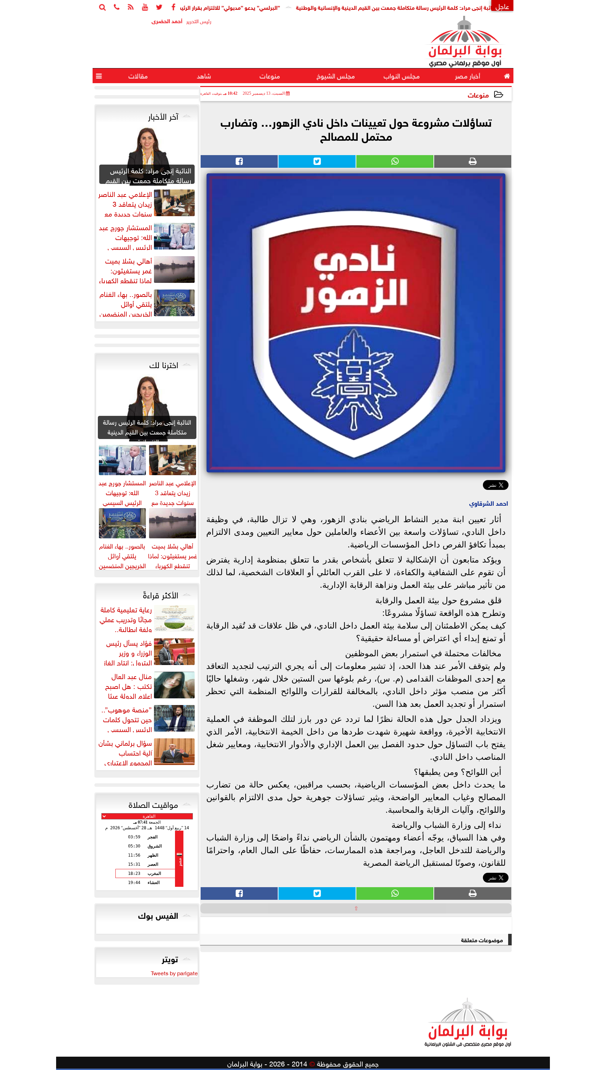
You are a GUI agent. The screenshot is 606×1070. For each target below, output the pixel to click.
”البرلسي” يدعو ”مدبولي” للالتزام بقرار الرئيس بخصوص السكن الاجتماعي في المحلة (217, 7)
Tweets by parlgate (174, 972)
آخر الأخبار (163, 115)
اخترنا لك (163, 363)
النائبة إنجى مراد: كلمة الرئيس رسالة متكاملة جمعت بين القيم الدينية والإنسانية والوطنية (429, 7)
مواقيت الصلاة (153, 803)
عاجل (502, 5)
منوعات (478, 94)
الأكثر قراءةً (160, 593)
